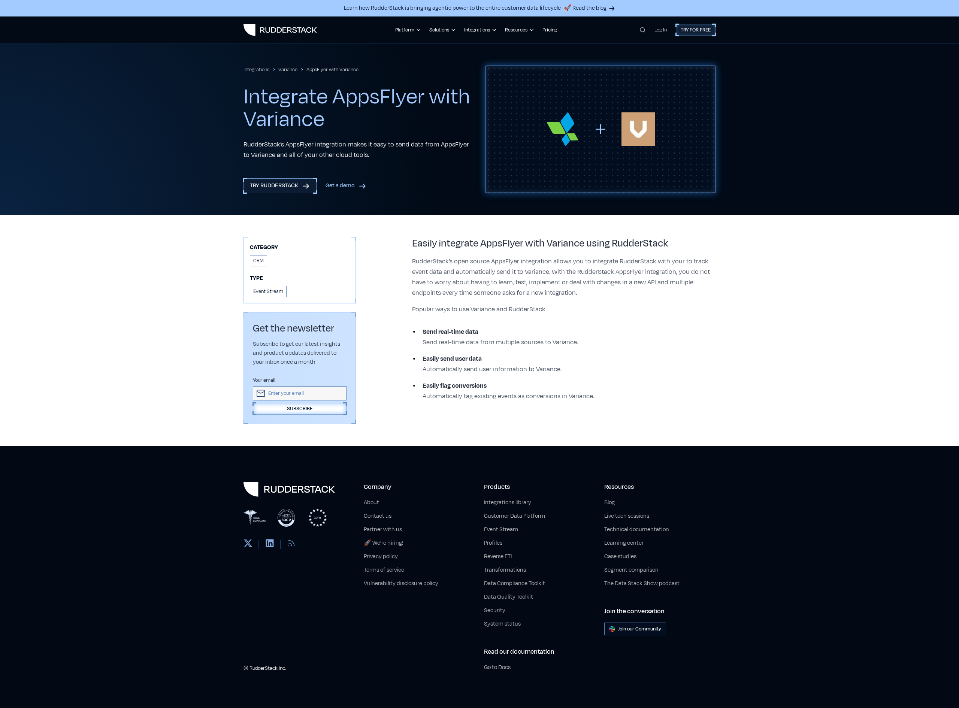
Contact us (377, 516)
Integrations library (507, 502)
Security (494, 610)
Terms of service (384, 570)
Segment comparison (631, 570)
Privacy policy (381, 556)
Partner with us (383, 529)
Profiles (493, 543)
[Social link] (247, 545)
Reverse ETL (498, 556)
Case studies (620, 556)
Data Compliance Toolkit (514, 583)
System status (502, 624)
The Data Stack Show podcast (642, 583)
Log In (660, 30)
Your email (264, 380)
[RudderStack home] (280, 30)
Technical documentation (636, 529)
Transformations (505, 570)
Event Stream (501, 529)
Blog (609, 502)
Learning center (624, 543)
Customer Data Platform (514, 516)
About (371, 502)
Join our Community (639, 629)
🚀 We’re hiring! (383, 543)
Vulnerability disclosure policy (401, 583)
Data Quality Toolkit (508, 597)
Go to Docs (497, 667)
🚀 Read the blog (585, 8)
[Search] (642, 29)
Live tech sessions (626, 516)
